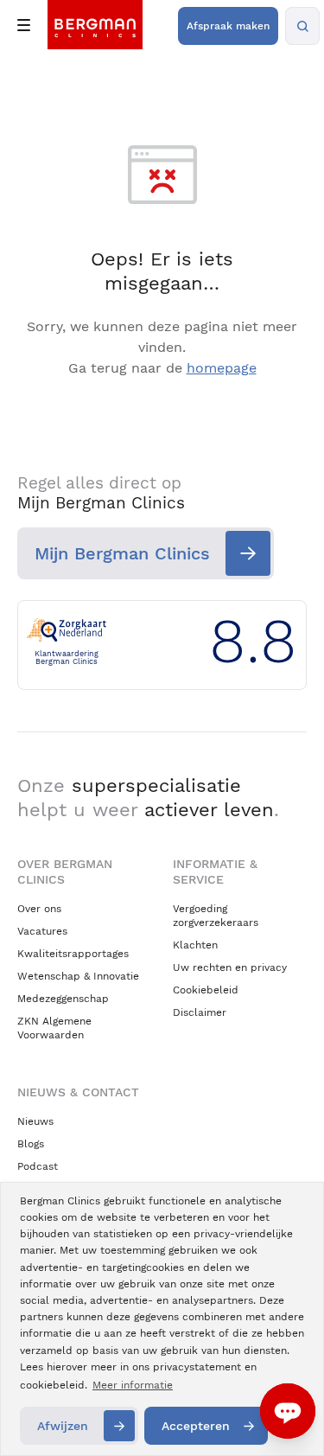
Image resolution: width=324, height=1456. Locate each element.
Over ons (39, 909)
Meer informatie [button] (132, 1385)
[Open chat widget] (287, 1411)
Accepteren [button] (196, 1426)
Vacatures (42, 931)
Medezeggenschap (63, 999)
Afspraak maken (228, 26)
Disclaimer (199, 1012)
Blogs (30, 1144)
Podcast (37, 1166)
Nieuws (35, 1121)
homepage (222, 368)
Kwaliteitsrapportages (73, 954)
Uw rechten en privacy (230, 967)
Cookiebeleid (205, 990)
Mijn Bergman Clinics (122, 553)
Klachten (195, 945)
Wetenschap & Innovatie (78, 976)
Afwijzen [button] (62, 1426)
